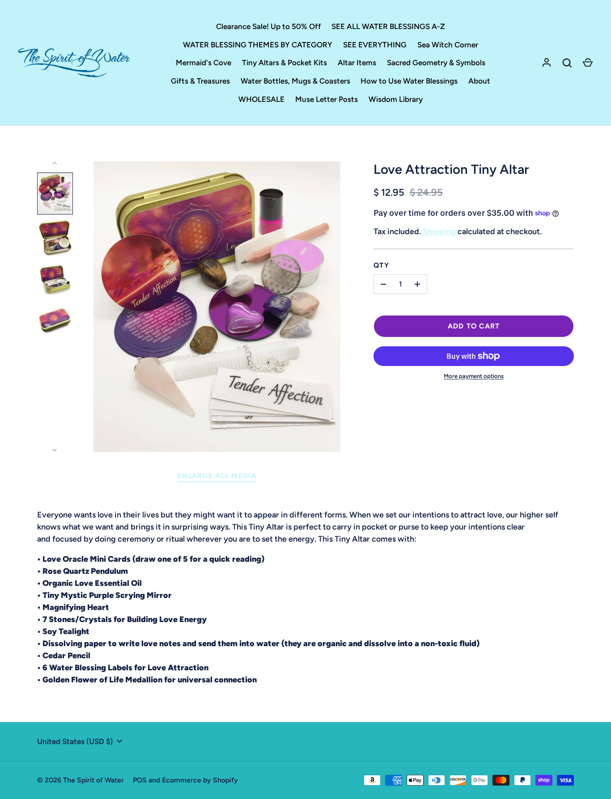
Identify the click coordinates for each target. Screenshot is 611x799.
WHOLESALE (261, 99)
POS (140, 780)
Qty (381, 265)
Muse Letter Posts (326, 99)
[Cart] (588, 63)
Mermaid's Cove (203, 62)
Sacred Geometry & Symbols (436, 62)
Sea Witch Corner (447, 44)
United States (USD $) (75, 741)
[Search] (567, 63)
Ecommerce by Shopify (200, 780)
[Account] (546, 63)
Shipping (439, 231)
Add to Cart (474, 326)
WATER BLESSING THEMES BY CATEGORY (257, 44)
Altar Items (357, 62)
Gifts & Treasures (200, 80)
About (479, 80)
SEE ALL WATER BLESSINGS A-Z (388, 26)
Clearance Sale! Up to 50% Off (268, 26)
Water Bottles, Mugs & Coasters (295, 80)
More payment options (474, 376)
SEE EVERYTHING (375, 44)
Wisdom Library (396, 99)
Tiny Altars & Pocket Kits (284, 62)
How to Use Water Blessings (409, 80)
